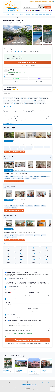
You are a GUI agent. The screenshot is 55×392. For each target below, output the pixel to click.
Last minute (35, 14)
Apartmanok (14, 14)
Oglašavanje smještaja (30, 384)
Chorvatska (27, 388)
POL (39, 320)
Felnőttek (8, 292)
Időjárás (28, 14)
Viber (40, 78)
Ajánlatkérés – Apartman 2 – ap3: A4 (14, 181)
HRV (34, 320)
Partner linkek (20, 389)
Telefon (33, 308)
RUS (30, 320)
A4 (16, 51)
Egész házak (42, 14)
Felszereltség (9, 140)
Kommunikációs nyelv (14, 318)
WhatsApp (17, 78)
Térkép (16, 81)
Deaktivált (15, 389)
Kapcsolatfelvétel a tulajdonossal (28, 62)
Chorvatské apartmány (37, 389)
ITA (19, 320)
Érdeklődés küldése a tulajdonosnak (28, 340)
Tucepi (14, 17)
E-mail (7, 308)
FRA (26, 320)
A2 (18, 51)
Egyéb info (49, 14)
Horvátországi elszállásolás (16, 386)
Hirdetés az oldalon (32, 382)
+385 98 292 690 (10, 76)
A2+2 (20, 51)
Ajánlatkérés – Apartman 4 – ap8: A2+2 (15, 239)
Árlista (23, 140)
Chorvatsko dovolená (40, 386)
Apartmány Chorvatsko (27, 389)
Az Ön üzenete (12, 323)
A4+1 (13, 51)
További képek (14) (46, 42)
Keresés (48, 7)
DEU (14, 320)
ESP (22, 320)
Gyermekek (34, 292)
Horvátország (6, 14)
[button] (27, 88)
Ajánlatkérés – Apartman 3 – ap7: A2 (14, 210)
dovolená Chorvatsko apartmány (28, 386)
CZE (10, 320)
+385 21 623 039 (10, 74)
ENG (6, 320)
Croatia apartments (48, 386)
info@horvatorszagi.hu (45, 382)
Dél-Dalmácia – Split (7, 17)
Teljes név (8, 302)
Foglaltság (17, 140)
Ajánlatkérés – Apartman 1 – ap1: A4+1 (15, 151)
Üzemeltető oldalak (6, 386)
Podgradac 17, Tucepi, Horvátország (12, 22)
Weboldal (40, 81)
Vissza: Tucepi (7, 93)
